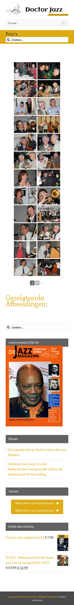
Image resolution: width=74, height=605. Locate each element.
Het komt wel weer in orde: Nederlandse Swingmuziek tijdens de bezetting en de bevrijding (35, 469)
